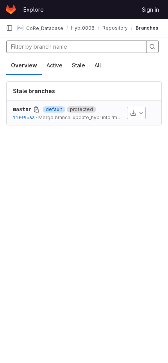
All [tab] (98, 65)
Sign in (150, 9)
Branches (147, 28)
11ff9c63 (24, 117)
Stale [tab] (78, 65)
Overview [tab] (24, 65)
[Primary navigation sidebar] (9, 28)
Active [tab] (54, 65)
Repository (115, 28)
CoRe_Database (44, 28)
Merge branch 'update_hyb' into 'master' (84, 117)
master (22, 109)
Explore (33, 9)
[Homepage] (10, 9)
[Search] (152, 47)
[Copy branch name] (36, 109)
